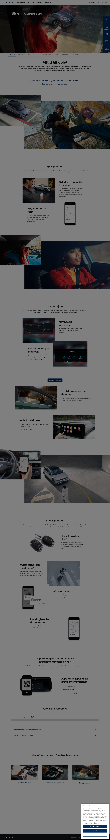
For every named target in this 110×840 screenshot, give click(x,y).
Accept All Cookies (94, 826)
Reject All (94, 830)
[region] (95, 821)
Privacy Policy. (97, 823)
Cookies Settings (95, 835)
